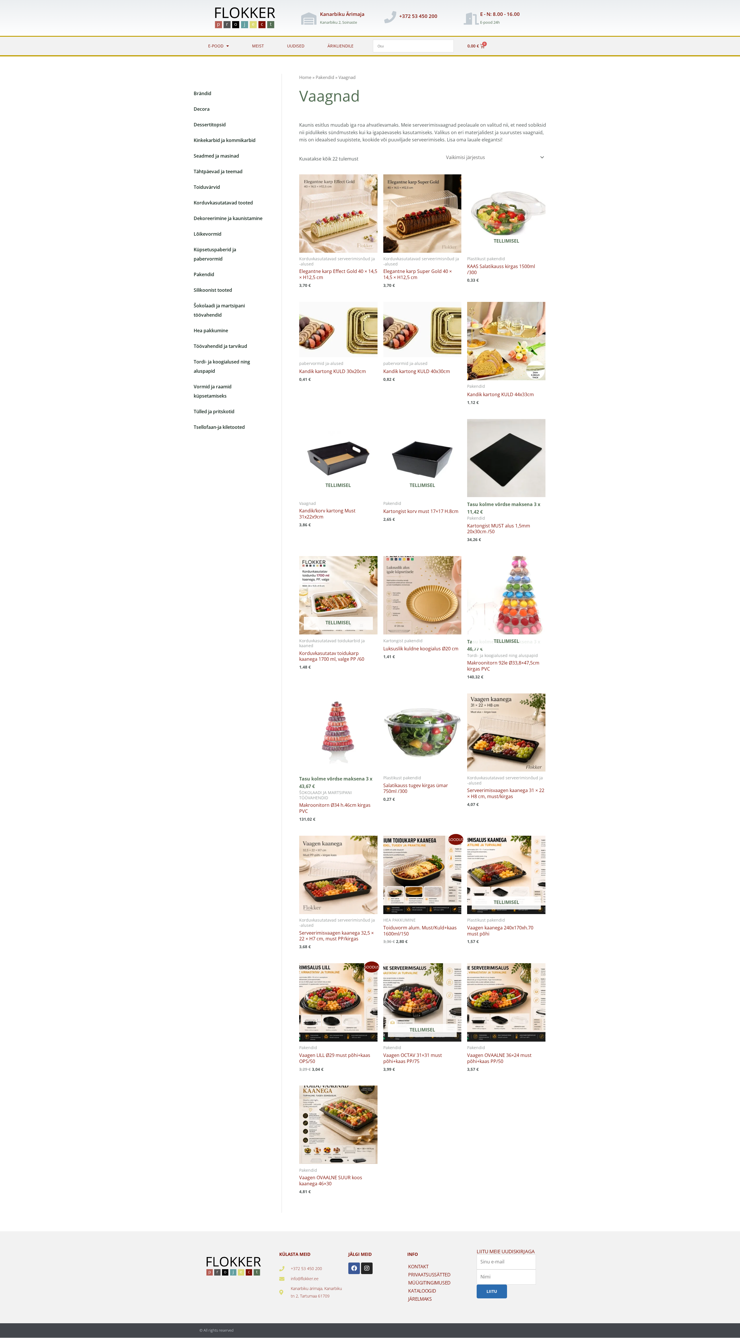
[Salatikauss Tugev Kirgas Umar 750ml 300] (422, 732)
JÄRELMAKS (420, 1299)
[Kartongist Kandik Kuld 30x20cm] (338, 329)
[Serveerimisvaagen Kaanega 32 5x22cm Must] (338, 875)
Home (305, 77)
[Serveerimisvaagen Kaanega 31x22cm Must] (506, 732)
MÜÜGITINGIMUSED (429, 1283)
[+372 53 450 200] (390, 17)
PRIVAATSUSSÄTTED (429, 1274)
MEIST (258, 46)
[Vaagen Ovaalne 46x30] (338, 1125)
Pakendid (325, 77)
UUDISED (295, 46)
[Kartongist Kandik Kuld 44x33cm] (506, 341)
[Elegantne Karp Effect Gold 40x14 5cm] (338, 213)
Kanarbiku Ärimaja (342, 14)
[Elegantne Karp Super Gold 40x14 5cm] (422, 213)
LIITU (491, 1291)
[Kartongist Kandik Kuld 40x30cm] (422, 329)
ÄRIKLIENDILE (341, 46)
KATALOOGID (422, 1291)
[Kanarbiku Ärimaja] (309, 18)
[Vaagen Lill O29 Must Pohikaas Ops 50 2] (338, 1002)
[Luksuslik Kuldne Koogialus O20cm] (422, 595)
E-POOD (215, 46)
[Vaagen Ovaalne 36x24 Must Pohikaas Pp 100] (506, 1002)
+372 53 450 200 (418, 16)
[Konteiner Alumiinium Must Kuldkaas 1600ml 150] (422, 875)
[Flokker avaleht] (248, 18)
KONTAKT (418, 1266)
